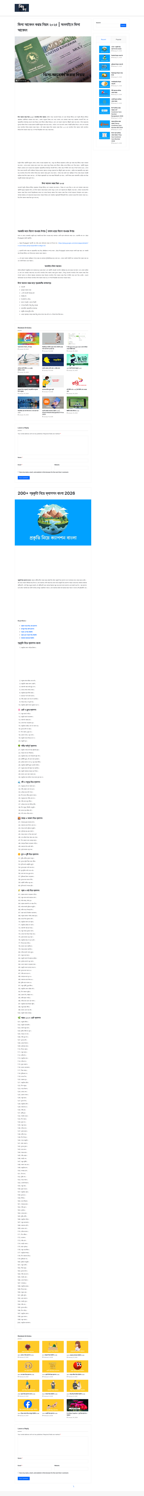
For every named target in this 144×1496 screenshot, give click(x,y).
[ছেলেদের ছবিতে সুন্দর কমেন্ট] (53, 381)
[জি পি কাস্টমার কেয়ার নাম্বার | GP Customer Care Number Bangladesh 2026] (104, 110)
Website (56, 465)
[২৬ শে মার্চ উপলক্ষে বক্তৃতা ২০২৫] (77, 360)
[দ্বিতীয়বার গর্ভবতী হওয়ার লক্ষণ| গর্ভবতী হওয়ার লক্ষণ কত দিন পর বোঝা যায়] (53, 339)
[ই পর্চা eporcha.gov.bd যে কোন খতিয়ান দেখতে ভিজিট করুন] (77, 339)
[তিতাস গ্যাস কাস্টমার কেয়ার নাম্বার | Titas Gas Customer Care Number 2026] (104, 135)
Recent (103, 39)
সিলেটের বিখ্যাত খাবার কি (117, 55)
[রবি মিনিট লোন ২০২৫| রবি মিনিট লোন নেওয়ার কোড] (77, 381)
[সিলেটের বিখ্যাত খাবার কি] (104, 58)
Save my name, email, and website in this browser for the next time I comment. (44, 472)
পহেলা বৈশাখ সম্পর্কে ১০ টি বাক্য (25, 347)
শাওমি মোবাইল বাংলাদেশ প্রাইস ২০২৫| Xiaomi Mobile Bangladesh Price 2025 (53, 412)
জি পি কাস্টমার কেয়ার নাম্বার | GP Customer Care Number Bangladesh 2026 (117, 112)
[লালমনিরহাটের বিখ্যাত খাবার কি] (104, 84)
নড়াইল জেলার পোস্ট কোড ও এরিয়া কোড (51, 368)
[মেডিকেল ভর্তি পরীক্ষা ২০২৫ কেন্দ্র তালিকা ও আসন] (28, 360)
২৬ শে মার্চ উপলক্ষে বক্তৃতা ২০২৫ (74, 368)
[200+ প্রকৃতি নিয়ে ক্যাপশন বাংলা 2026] (104, 49)
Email (20, 465)
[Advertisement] (53, 99)
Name (20, 457)
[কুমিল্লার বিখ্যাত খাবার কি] (104, 67)
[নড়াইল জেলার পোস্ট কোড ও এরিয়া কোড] (53, 360)
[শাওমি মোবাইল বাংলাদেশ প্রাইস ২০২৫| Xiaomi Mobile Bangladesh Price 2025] (53, 403)
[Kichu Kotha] (22, 8)
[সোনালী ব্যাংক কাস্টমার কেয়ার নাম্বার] (104, 101)
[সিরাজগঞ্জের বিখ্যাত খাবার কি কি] (104, 75)
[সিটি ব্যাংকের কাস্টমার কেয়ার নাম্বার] (104, 93)
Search (98, 22)
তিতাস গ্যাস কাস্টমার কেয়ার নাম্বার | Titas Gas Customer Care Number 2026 (116, 137)
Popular (118, 39)
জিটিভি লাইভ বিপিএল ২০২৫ (73, 410)
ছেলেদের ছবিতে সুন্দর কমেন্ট (48, 389)
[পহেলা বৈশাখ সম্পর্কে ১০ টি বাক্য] (28, 339)
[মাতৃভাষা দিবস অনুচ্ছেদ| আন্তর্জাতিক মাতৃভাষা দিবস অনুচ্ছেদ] (28, 381)
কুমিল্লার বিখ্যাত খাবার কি (117, 64)
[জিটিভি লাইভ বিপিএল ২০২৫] (77, 403)
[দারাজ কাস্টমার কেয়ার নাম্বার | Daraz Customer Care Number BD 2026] (104, 124)
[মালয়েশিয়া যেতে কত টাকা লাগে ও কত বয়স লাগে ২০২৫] (28, 403)
